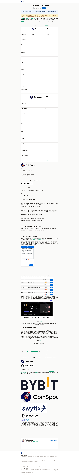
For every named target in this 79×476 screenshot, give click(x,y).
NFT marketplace (32, 267)
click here (36, 372)
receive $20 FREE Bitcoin (34, 351)
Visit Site (26, 430)
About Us (56, 1)
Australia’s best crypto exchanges (31, 18)
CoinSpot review (51, 371)
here (22, 354)
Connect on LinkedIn (54, 440)
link (27, 351)
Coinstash (22, 21)
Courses (49, 1)
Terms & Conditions (27, 472)
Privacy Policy (22, 472)
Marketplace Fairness (35, 441)
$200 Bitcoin (31, 354)
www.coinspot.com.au (35, 91)
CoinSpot (22, 18)
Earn (53, 1)
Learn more (23, 13)
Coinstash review (41, 239)
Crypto (46, 1)
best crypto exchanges (45, 347)
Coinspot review (34, 239)
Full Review (23, 430)
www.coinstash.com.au (50, 91)
